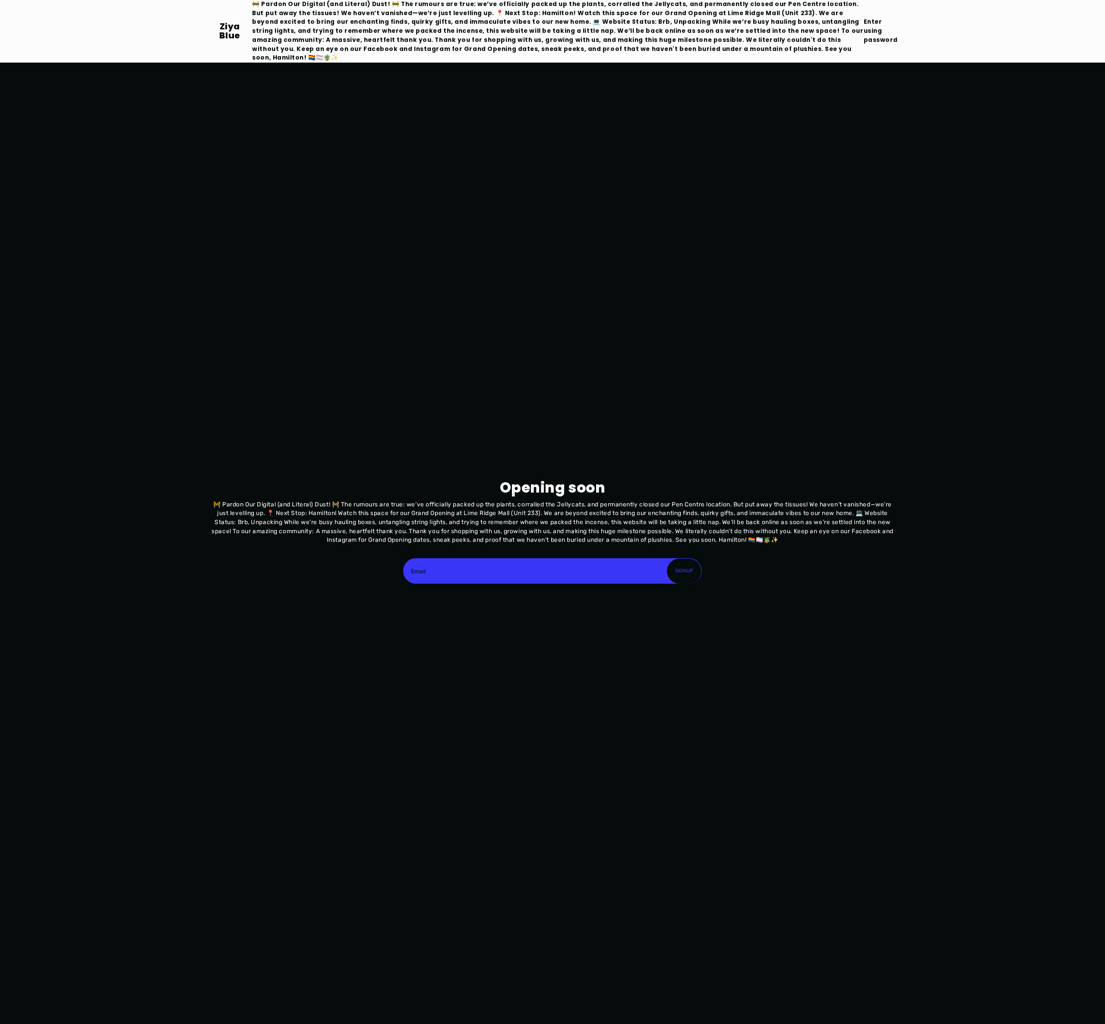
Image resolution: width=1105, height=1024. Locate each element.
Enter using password (881, 31)
